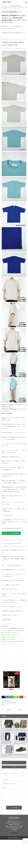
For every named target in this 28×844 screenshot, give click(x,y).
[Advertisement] (13, 658)
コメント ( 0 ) (14, 766)
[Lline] (12, 697)
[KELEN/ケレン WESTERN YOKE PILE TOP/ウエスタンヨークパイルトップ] (20, 710)
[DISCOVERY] (11, 2)
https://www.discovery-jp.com (12, 632)
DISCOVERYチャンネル (13, 639)
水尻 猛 (8, 700)
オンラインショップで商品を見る (11, 533)
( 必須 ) (5, 779)
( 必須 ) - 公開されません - (10, 783)
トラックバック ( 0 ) (14, 769)
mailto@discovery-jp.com (11, 634)
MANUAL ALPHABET (6, 11)
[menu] (25, 2)
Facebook (12, 833)
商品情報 (14, 11)
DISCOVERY (14, 818)
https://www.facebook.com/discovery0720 (14, 641)
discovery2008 (11, 637)
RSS (16, 833)
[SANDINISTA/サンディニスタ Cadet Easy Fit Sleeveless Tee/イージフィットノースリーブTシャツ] (8, 710)
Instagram (14, 833)
